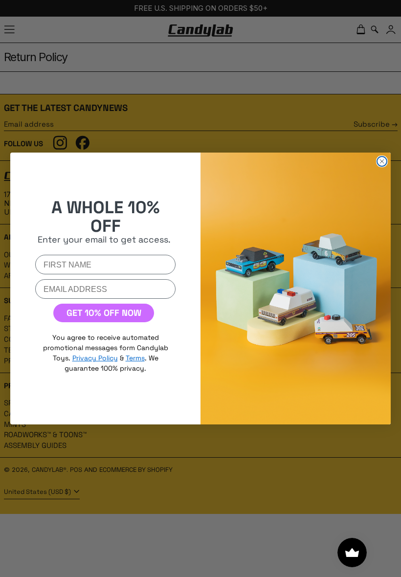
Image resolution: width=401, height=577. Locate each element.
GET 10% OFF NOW (104, 312)
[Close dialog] (382, 161)
